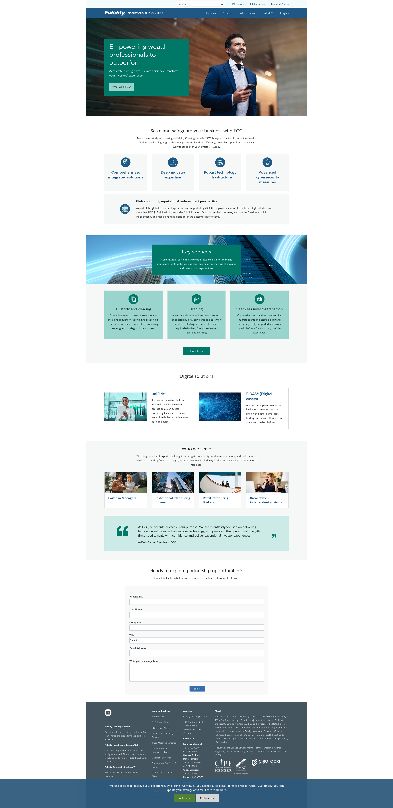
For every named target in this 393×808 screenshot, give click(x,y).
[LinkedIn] (108, 712)
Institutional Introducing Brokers (173, 500)
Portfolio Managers (122, 498)
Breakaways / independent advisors (266, 500)
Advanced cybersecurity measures (267, 177)
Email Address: (138, 648)
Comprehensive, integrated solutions (125, 174)
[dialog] (196, 793)
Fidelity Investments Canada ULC (121, 745)
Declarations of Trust (161, 757)
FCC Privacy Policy (160, 722)
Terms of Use (158, 716)
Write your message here (143, 661)
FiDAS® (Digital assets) (259, 396)
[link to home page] (114, 12)
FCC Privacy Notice (161, 728)
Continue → (184, 798)
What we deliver (121, 86)
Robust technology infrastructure (220, 174)
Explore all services (196, 350)
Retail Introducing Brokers (215, 500)
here (223, 790)
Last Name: (136, 609)
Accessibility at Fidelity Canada (162, 735)
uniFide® (268, 13)
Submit (197, 688)
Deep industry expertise (173, 174)
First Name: (136, 596)
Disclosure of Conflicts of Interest (164, 765)
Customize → (207, 798)
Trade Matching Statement (164, 742)
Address (187, 711)
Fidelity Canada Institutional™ (120, 767)
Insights (284, 13)
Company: (135, 622)
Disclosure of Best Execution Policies (160, 750)
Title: (132, 635)
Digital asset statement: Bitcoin (163, 774)
